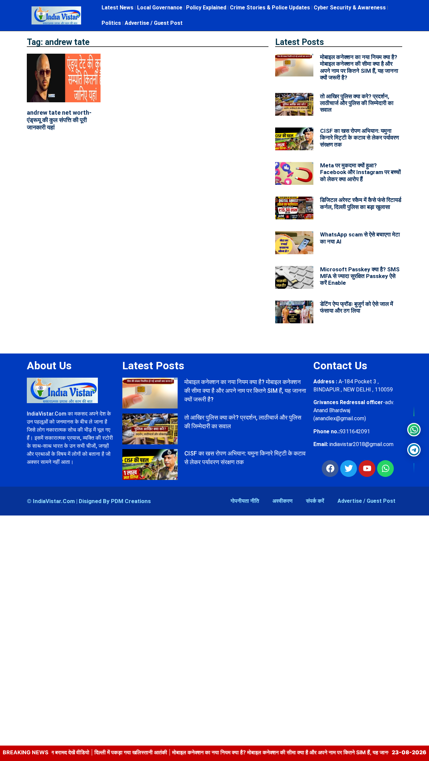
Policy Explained (206, 7)
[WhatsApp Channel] (414, 429)
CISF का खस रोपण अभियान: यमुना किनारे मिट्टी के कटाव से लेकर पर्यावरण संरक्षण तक (359, 137)
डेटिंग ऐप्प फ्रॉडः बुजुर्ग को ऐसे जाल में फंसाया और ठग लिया (356, 307)
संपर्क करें (315, 501)
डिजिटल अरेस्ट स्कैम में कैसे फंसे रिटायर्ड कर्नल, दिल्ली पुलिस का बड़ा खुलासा (360, 203)
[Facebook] (330, 468)
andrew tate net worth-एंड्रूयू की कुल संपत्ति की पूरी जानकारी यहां (59, 119)
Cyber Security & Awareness (350, 7)
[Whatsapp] (385, 468)
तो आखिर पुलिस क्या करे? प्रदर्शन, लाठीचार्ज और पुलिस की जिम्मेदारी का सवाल (356, 103)
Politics (111, 23)
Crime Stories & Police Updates (270, 7)
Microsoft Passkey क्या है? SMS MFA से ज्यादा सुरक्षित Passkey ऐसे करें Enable (360, 276)
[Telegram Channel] (414, 449)
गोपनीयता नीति (245, 501)
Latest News (117, 7)
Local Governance (159, 7)
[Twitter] (348, 468)
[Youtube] (367, 468)
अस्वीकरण (282, 501)
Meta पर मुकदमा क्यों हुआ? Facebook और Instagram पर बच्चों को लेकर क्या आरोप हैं (360, 172)
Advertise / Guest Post (154, 23)
